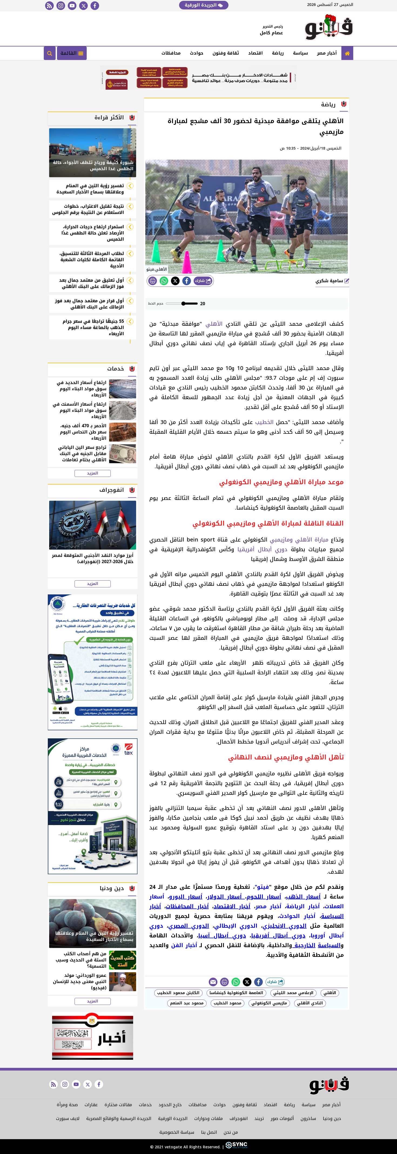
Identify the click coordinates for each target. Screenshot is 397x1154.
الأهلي (214, 324)
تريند (259, 1118)
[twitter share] (175, 281)
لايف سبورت (67, 1118)
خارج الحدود (170, 1105)
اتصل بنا (209, 1132)
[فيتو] (329, 28)
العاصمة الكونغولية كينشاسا (236, 993)
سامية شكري (329, 281)
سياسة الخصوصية (176, 1132)
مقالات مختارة (118, 1105)
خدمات (145, 1105)
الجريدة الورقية (201, 5)
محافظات (171, 53)
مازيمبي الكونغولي (269, 1003)
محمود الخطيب (227, 1003)
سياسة (300, 53)
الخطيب (264, 422)
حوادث (196, 53)
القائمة (69, 53)
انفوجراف (239, 1118)
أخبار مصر (327, 53)
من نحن (231, 1132)
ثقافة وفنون (226, 53)
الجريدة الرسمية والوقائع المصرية (118, 1118)
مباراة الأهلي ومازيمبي (299, 539)
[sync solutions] (235, 1147)
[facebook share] (186, 281)
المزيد (92, 473)
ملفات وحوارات (208, 1118)
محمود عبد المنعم (187, 1003)
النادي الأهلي (310, 1003)
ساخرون (308, 1118)
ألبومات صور (282, 1118)
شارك (200, 280)
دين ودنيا (332, 1118)
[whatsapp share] (164, 281)
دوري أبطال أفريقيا (262, 549)
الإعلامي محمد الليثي (293, 993)
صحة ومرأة (67, 1105)
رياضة (278, 53)
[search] (50, 53)
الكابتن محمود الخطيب (178, 993)
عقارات (91, 1105)
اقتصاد (255, 53)
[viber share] (213, 982)
